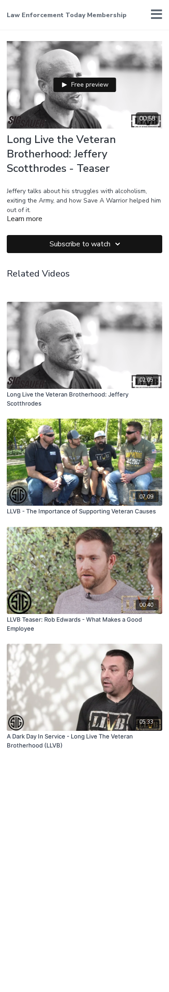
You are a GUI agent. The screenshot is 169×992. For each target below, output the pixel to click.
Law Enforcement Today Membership (67, 15)
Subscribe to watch (80, 244)
